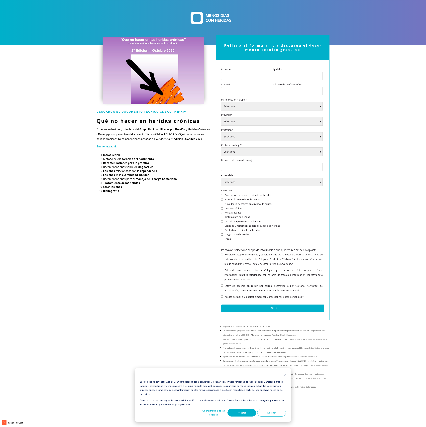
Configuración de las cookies (213, 412)
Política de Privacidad (307, 254)
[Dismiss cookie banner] (285, 375)
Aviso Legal (284, 254)
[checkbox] (272, 217)
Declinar (271, 412)
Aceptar (242, 412)
